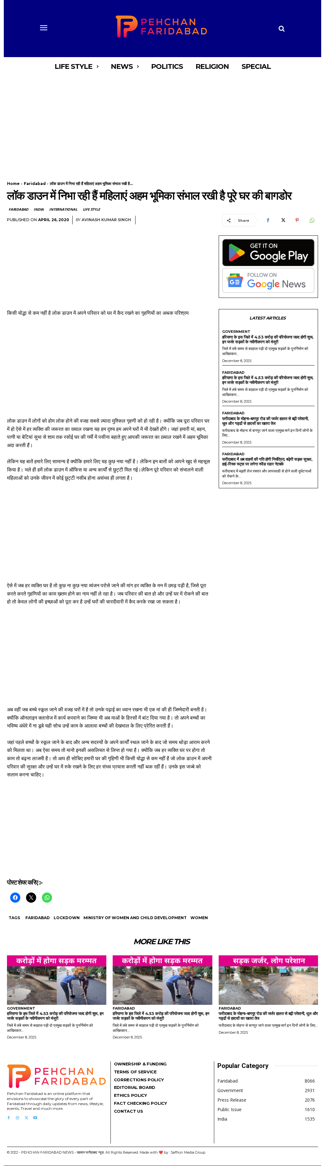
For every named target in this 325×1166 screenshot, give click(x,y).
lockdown (67, 917)
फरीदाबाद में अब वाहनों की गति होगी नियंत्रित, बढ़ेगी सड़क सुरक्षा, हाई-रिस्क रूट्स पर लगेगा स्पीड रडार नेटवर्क (267, 461)
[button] (281, 28)
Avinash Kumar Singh (106, 219)
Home (13, 183)
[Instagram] (17, 1118)
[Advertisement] (162, 123)
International (63, 209)
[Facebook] (268, 220)
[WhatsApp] (311, 220)
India (39, 209)
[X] (282, 220)
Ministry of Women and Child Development (135, 917)
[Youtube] (35, 1118)
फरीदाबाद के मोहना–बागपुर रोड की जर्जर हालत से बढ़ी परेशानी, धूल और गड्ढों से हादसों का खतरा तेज (265, 421)
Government (236, 332)
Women (199, 917)
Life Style (91, 209)
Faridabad (35, 183)
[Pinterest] (297, 220)
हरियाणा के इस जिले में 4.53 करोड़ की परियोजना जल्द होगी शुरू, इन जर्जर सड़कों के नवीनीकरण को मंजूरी (268, 339)
